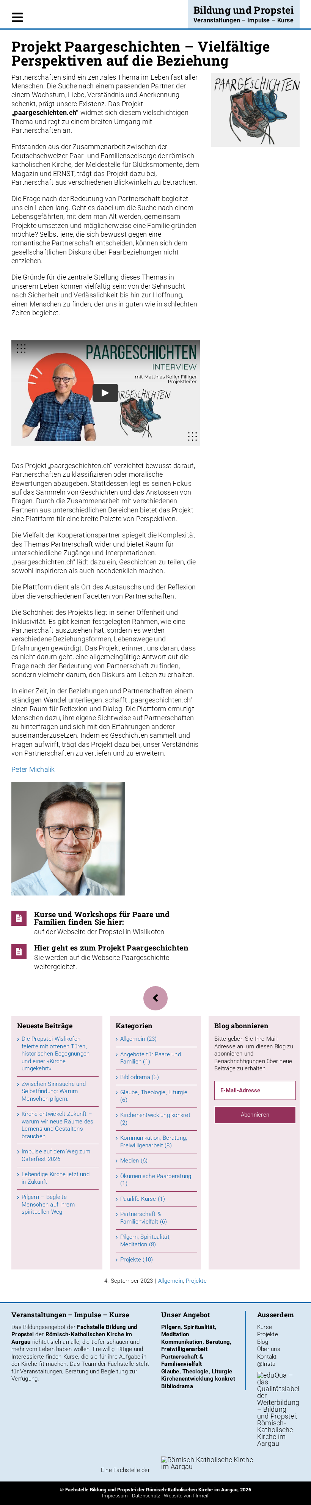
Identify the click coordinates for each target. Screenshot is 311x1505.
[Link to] (155, 998)
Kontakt (267, 1356)
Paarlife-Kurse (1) (142, 1199)
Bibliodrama (177, 1386)
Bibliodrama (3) (139, 1077)
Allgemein (170, 1280)
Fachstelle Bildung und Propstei (100, 1489)
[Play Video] (105, 393)
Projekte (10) (136, 1259)
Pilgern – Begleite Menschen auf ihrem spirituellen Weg (48, 1204)
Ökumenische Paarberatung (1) (155, 1180)
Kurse (264, 1327)
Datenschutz (146, 1496)
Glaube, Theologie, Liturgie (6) (153, 1096)
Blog (262, 1341)
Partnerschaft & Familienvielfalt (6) (143, 1218)
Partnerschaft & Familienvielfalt (182, 1360)
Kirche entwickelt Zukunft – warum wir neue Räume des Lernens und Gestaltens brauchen (57, 1125)
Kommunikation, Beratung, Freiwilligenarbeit (196, 1345)
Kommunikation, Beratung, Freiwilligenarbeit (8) (153, 1141)
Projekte (196, 1280)
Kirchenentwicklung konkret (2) (155, 1119)
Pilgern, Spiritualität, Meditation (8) (145, 1240)
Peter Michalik (33, 769)
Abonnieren (255, 1114)
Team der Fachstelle (108, 1363)
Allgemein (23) (138, 1038)
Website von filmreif (186, 1496)
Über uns (268, 1349)
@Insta (266, 1363)
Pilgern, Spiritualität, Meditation (188, 1331)
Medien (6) (134, 1160)
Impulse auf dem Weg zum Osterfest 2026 (56, 1155)
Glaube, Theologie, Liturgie (196, 1371)
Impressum (115, 1496)
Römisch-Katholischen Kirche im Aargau (191, 1489)
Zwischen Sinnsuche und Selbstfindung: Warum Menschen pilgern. (54, 1091)
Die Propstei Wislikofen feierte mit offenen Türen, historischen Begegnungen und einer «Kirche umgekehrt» (56, 1053)
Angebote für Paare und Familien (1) (150, 1058)
